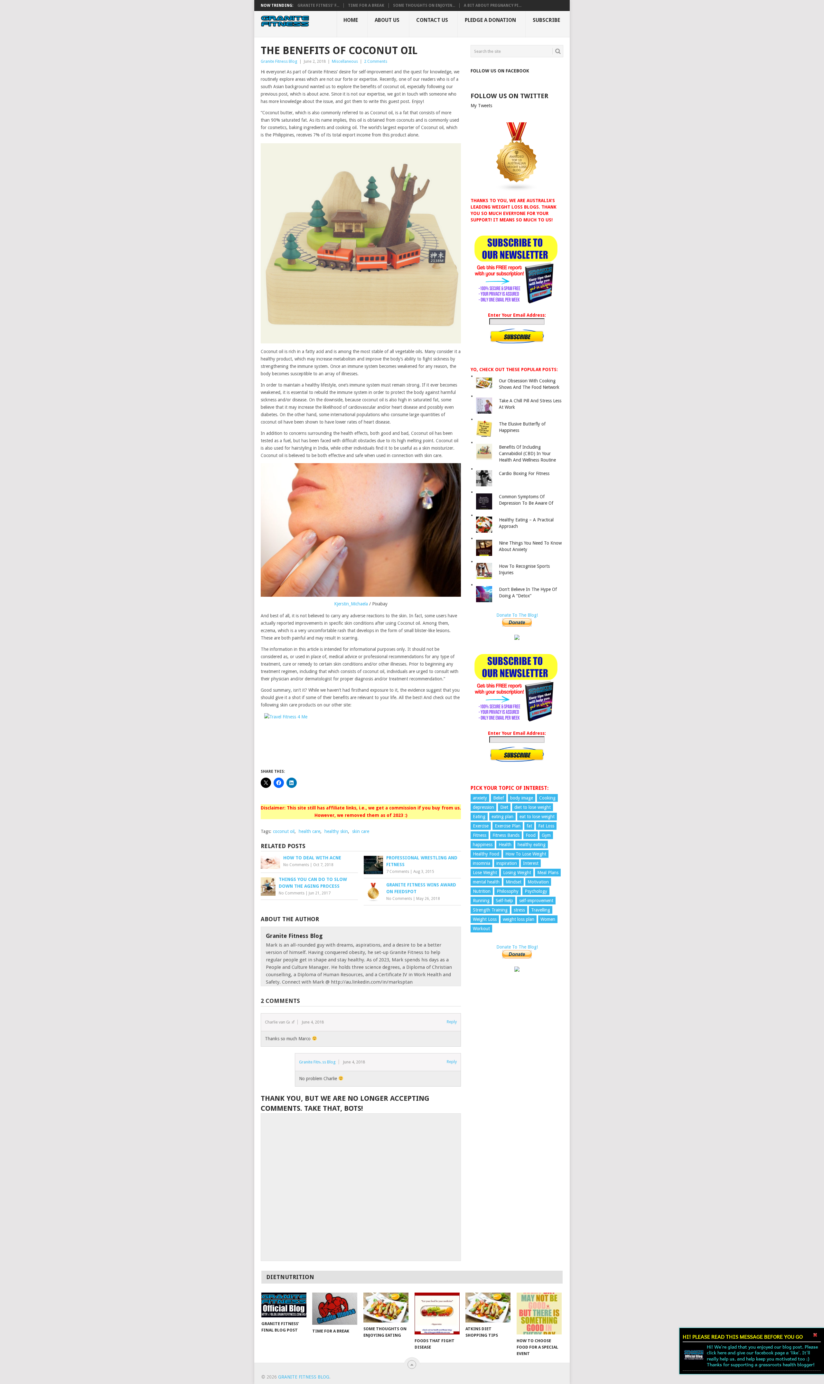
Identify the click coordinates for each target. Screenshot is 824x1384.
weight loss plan (518, 919)
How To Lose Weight (525, 853)
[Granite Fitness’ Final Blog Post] (283, 1305)
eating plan (502, 816)
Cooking (547, 797)
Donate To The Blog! (517, 615)
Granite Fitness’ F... (318, 5)
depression (483, 807)
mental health (486, 881)
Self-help (504, 900)
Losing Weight (517, 872)
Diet (504, 807)
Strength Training (490, 909)
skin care (360, 831)
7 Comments (397, 871)
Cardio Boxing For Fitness (524, 473)
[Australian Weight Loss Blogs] (517, 190)
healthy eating (532, 844)
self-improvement (536, 900)
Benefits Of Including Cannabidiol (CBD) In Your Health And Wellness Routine (527, 453)
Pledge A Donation (490, 20)
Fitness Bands (506, 835)
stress (519, 909)
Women (547, 919)
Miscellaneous (345, 61)
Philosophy (508, 891)
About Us (387, 20)
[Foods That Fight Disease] (437, 1313)
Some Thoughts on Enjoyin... (424, 5)
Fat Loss (546, 825)
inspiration (506, 863)
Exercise (481, 825)
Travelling (540, 909)
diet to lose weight (532, 807)
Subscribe (546, 20)
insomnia (481, 863)
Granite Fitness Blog (279, 61)
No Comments (296, 865)
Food (531, 835)
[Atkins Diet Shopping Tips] (487, 1308)
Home (350, 20)
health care (309, 831)
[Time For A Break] (334, 1309)
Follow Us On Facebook (500, 70)
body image (521, 797)
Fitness (479, 835)
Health (505, 844)
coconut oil (284, 831)
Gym (546, 835)
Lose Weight (485, 872)
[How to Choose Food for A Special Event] (539, 1313)
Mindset (513, 881)
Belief (498, 797)
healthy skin (336, 831)
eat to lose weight (537, 816)
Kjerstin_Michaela (351, 603)
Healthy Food (486, 853)
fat (529, 825)
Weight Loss (485, 919)
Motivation (538, 881)
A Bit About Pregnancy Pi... (492, 5)
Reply (452, 1021)
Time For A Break (366, 5)
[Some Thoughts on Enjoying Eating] (385, 1308)
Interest (530, 863)
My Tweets (481, 105)
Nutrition (482, 891)
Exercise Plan (507, 825)
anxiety (480, 797)
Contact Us (432, 20)
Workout (481, 928)
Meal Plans (547, 872)
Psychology (536, 891)
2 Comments (375, 61)
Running (481, 900)
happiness (482, 844)
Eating (479, 816)
